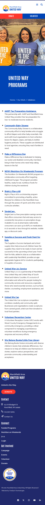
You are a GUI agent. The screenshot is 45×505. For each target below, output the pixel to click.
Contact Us (8, 416)
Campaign (5, 450)
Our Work (21, 100)
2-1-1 (3, 436)
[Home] (3, 2)
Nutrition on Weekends (11, 432)
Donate (11, 16)
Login (3, 440)
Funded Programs (8, 427)
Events (4, 454)
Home (12, 99)
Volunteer (34, 16)
